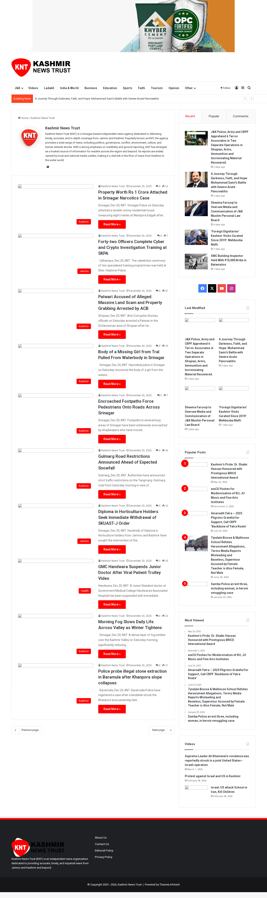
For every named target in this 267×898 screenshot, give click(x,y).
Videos (33, 88)
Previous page (30, 730)
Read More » (112, 224)
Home (24, 118)
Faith (141, 88)
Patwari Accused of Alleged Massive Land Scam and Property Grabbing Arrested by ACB (130, 302)
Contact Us (102, 844)
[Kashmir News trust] (41, 66)
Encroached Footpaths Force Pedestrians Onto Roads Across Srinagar (129, 407)
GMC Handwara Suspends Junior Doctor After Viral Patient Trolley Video (129, 572)
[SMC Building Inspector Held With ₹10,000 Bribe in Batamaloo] (196, 261)
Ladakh (49, 88)
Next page (158, 730)
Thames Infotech (170, 884)
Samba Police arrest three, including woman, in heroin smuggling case (229, 588)
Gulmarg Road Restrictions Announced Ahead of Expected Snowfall (127, 462)
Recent (190, 116)
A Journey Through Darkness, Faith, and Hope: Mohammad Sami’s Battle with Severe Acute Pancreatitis (97, 98)
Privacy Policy (103, 857)
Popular (214, 116)
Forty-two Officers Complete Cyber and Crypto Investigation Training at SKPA (132, 247)
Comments (240, 116)
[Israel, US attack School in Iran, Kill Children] (196, 793)
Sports (127, 88)
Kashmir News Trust (62, 128)
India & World (69, 88)
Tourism (157, 88)
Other (189, 88)
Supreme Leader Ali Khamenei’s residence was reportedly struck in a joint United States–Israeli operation (217, 760)
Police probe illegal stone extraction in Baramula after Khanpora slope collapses (132, 677)
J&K (17, 88)
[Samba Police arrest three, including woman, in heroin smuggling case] (196, 590)
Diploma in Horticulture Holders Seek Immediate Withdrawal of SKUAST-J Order (128, 517)
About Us (101, 837)
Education (110, 88)
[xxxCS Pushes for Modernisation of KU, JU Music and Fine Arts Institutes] (196, 494)
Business (90, 88)
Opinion (174, 88)
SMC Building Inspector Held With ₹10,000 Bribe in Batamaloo (228, 260)
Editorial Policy (104, 850)
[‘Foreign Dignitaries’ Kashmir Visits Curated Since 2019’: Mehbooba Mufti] (196, 237)
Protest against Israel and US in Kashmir (213, 776)
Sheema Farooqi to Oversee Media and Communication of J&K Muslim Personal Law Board (227, 211)
